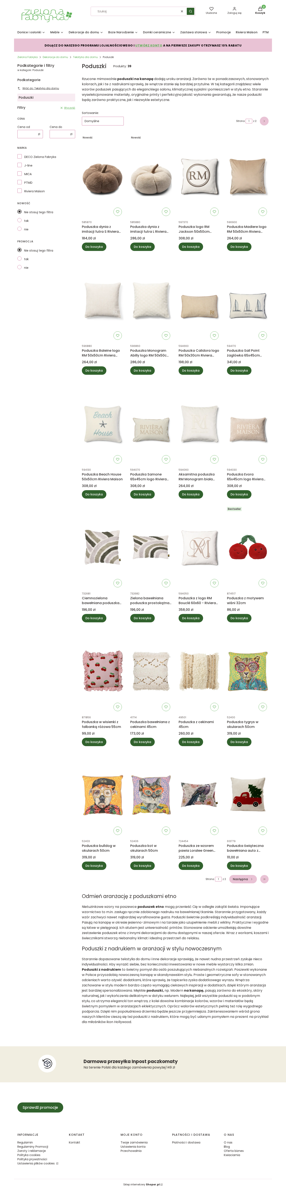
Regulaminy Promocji (32, 1147)
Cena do (56, 127)
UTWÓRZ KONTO (148, 45)
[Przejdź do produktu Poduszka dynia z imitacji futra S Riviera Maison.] (103, 176)
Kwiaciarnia (232, 1155)
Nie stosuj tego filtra (38, 212)
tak (26, 221)
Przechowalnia (131, 1151)
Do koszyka (94, 247)
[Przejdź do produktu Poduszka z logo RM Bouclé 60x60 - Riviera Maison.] (199, 547)
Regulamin (25, 1142)
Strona (240, 121)
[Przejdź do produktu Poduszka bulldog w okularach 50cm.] (103, 795)
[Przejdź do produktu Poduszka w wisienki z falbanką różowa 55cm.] (103, 671)
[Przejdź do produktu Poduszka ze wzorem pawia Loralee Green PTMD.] (199, 795)
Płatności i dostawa (186, 1142)
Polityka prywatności (32, 1159)
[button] (190, 11)
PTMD (28, 183)
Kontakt (74, 1142)
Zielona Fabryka (27, 57)
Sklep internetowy (141, 1184)
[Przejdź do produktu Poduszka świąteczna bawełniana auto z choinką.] (248, 795)
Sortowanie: (90, 113)
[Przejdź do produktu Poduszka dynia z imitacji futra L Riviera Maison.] (151, 176)
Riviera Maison (34, 191)
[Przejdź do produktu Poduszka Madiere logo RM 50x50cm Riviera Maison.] (248, 176)
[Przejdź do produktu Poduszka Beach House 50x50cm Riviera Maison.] (103, 423)
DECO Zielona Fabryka (40, 157)
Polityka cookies (28, 1155)
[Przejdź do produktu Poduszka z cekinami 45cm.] (199, 671)
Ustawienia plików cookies (36, 1163)
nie (26, 229)
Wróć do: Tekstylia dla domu (40, 88)
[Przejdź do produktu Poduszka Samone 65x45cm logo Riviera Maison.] (151, 423)
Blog (227, 1147)
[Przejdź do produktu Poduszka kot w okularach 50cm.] (151, 795)
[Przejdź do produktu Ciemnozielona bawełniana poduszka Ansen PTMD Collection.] (103, 547)
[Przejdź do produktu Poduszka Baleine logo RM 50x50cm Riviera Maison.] (103, 299)
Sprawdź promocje (40, 1107)
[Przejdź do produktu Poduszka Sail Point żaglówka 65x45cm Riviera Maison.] (248, 299)
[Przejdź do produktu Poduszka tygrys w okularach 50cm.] (248, 671)
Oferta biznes (234, 1151)
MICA (28, 174)
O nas (228, 1142)
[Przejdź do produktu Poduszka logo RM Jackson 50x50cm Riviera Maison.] (199, 176)
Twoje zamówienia (134, 1142)
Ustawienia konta (133, 1147)
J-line (28, 165)
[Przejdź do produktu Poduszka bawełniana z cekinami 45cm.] (151, 671)
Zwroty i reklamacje (31, 1151)
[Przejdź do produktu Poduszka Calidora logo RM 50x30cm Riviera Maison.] (199, 299)
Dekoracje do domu (55, 57)
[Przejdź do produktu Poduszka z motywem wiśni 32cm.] (248, 547)
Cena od (23, 127)
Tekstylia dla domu (85, 57)
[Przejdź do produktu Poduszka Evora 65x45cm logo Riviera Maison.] (248, 423)
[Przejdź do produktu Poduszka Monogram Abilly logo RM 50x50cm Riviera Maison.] (151, 299)
